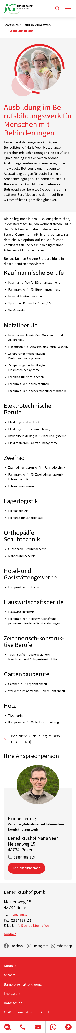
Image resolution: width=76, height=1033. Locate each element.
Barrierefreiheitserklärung (23, 984)
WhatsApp (64, 945)
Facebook (18, 945)
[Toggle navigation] (68, 8)
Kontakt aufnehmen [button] (26, 868)
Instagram (41, 945)
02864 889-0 (19, 915)
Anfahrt (9, 975)
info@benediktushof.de (32, 925)
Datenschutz (13, 1003)
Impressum (12, 993)
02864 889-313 (24, 857)
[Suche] (57, 8)
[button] (7, 1027)
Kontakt (10, 934)
